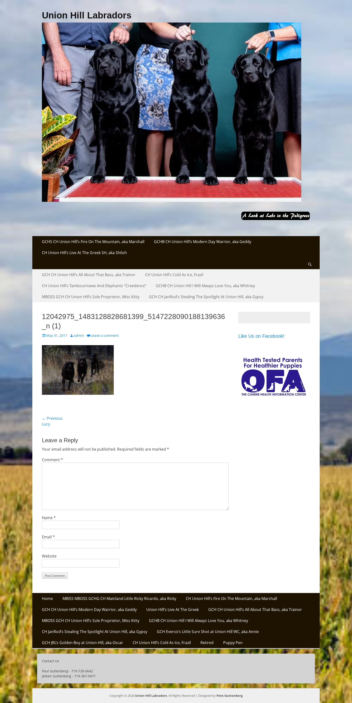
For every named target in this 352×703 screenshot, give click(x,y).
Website (49, 556)
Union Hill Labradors (86, 15)
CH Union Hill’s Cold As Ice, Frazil (174, 274)
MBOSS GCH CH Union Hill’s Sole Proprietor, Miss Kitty (90, 296)
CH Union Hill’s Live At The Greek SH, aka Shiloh (84, 252)
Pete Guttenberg (229, 695)
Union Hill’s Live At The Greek (172, 609)
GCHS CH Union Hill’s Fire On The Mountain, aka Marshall (93, 241)
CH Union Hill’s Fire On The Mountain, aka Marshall (231, 598)
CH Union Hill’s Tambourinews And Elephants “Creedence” (94, 285)
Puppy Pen (233, 642)
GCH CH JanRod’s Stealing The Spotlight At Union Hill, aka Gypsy (206, 296)
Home (47, 598)
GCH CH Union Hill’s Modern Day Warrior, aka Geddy (89, 609)
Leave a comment (105, 335)
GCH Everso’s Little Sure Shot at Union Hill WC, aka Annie (208, 631)
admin (79, 335)
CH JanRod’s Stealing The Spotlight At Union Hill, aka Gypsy (94, 631)
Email (48, 537)
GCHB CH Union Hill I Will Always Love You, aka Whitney (205, 285)
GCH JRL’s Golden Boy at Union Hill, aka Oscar (82, 642)
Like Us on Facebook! (261, 336)
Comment (52, 459)
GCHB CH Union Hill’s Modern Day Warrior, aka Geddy (202, 241)
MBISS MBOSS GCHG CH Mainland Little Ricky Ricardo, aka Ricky (119, 598)
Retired (207, 642)
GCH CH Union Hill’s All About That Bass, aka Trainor (89, 274)
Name (49, 517)
